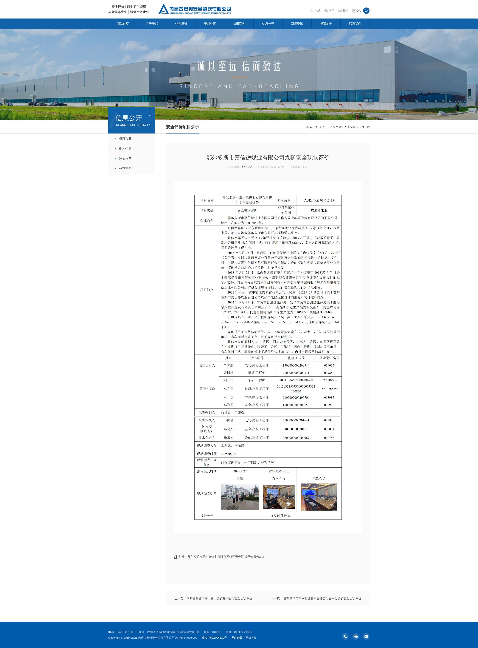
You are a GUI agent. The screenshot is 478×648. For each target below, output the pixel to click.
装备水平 (125, 159)
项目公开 (338, 126)
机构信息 (125, 149)
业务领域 (181, 23)
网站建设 (237, 637)
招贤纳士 (326, 23)
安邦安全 (246, 166)
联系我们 (355, 23)
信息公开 (268, 23)
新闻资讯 (297, 23)
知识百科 (239, 23)
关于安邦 (152, 23)
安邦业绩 (210, 23)
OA (358, 10)
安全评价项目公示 (358, 126)
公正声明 (125, 169)
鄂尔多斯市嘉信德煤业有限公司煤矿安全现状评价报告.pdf (225, 556)
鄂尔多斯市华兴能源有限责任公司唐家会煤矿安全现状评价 (322, 598)
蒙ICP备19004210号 (214, 637)
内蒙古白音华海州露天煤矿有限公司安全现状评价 (219, 598)
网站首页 (123, 23)
